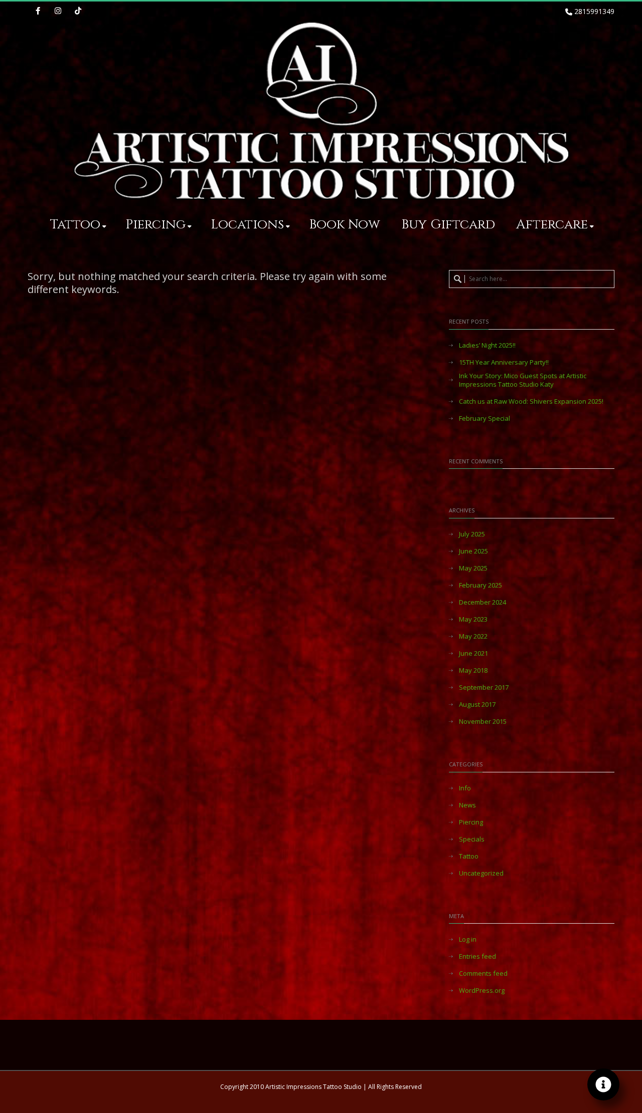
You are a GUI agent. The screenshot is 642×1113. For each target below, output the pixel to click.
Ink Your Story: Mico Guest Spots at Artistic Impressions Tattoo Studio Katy (522, 380)
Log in (467, 939)
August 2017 (477, 704)
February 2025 (480, 585)
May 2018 (473, 670)
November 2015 (483, 721)
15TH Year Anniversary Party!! (504, 362)
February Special (484, 418)
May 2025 (473, 568)
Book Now (344, 224)
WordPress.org (482, 990)
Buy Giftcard (448, 224)
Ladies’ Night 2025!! (487, 345)
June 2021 (473, 653)
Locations (247, 224)
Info (465, 788)
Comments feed (483, 973)
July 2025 (472, 534)
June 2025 (473, 551)
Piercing (155, 224)
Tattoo (75, 224)
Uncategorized (481, 873)
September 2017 (484, 687)
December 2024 (482, 602)
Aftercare (552, 224)
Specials (472, 839)
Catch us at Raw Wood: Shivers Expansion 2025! (531, 401)
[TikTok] (78, 12)
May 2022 (473, 636)
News (467, 805)
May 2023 (473, 619)
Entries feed (477, 956)
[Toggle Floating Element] (603, 1084)
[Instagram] (58, 12)
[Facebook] (38, 12)
